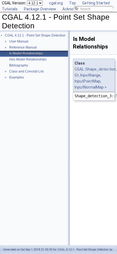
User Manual (18, 41)
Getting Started (96, 3)
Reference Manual (23, 47)
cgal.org (56, 3)
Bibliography (18, 65)
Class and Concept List (26, 71)
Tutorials (10, 9)
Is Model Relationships (26, 53)
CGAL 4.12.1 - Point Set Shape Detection (35, 35)
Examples (16, 77)
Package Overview (40, 9)
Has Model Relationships (28, 59)
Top (72, 3)
